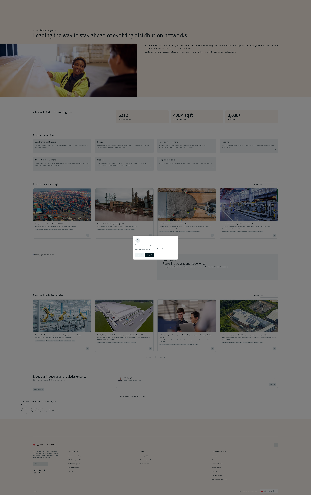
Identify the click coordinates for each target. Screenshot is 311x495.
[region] (155, 248)
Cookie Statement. (145, 249)
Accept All (149, 255)
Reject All (139, 255)
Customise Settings (170, 255)
